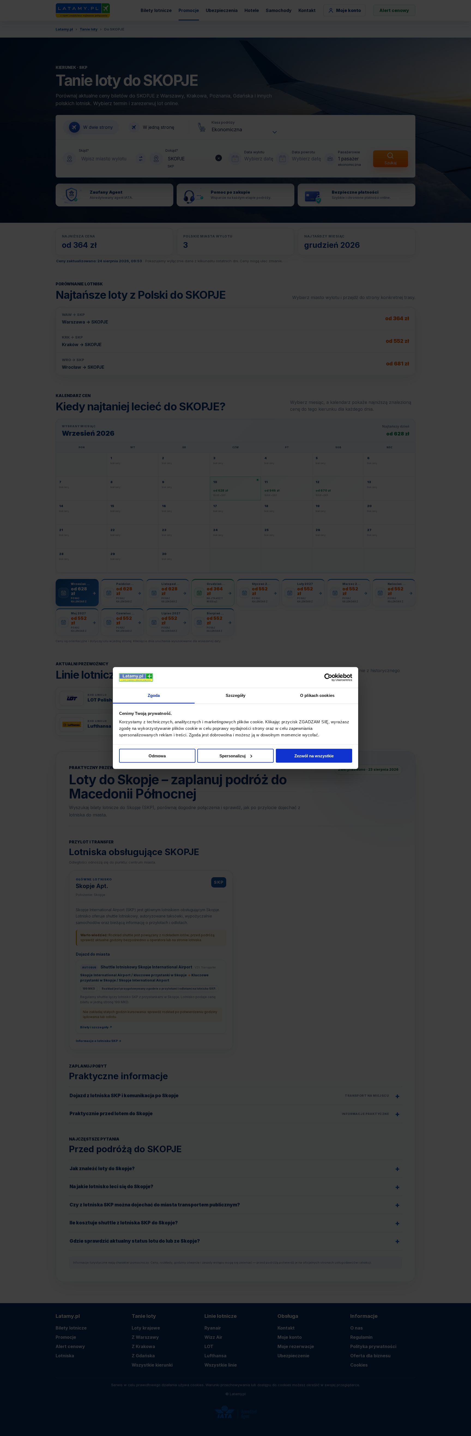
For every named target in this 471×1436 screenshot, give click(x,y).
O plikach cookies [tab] (317, 695)
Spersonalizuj (232, 755)
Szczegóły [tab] (236, 695)
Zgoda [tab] (154, 695)
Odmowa (157, 755)
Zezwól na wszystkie (314, 755)
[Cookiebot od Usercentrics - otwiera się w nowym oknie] (328, 677)
